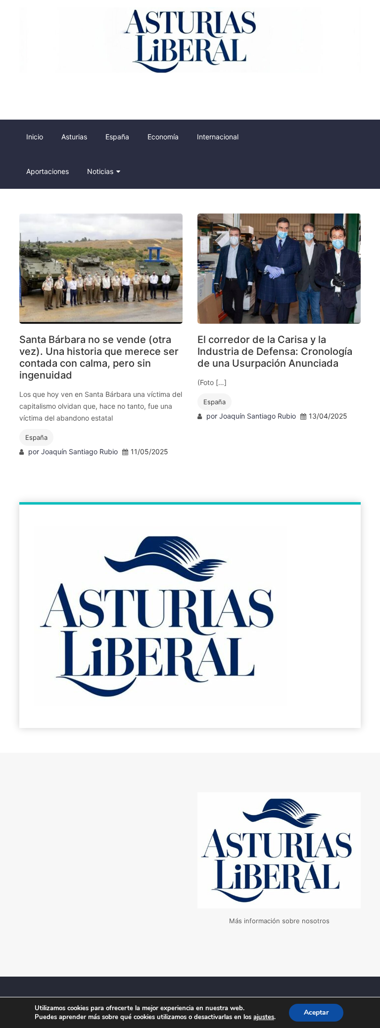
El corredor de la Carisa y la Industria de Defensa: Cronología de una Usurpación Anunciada (274, 351)
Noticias (100, 171)
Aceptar (316, 1012)
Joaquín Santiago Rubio (79, 451)
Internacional (217, 136)
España (117, 136)
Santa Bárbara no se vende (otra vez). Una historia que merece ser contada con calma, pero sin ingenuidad (99, 357)
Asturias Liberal (47, 96)
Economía (163, 136)
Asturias (74, 136)
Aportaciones (47, 171)
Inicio (34, 136)
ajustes (263, 1017)
